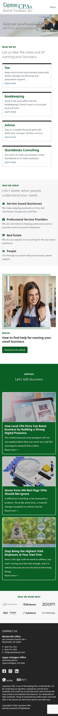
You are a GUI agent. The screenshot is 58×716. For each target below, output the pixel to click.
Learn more (15, 83)
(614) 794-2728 (10, 649)
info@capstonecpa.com (15, 652)
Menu (53, 7)
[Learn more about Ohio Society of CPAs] (22, 680)
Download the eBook (16, 349)
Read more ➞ (29, 449)
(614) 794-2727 (11, 646)
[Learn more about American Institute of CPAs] (7, 680)
